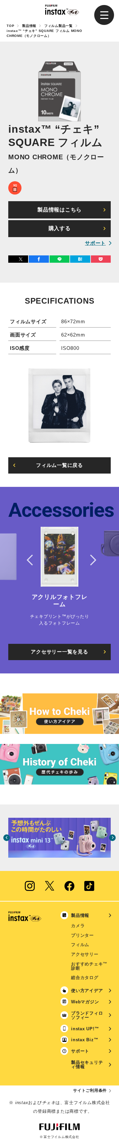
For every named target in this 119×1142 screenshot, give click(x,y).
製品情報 (29, 26)
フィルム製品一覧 (58, 26)
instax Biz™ (84, 1039)
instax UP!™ (85, 1028)
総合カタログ (85, 977)
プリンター (82, 935)
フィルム (80, 944)
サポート (95, 242)
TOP (10, 26)
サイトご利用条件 (90, 1090)
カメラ (78, 925)
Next (89, 560)
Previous (29, 560)
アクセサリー (85, 954)
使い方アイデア (87, 990)
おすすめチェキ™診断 (89, 966)
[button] (104, 15)
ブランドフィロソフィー (87, 1015)
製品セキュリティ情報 (87, 1064)
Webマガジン (85, 1001)
